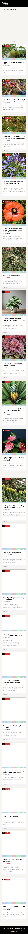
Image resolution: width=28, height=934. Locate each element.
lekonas (8, 65)
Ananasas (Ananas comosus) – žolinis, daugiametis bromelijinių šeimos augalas (13, 410)
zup (9, 930)
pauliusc (6, 930)
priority (12, 928)
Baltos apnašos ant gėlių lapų (11, 816)
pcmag (8, 928)
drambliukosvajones (20, 928)
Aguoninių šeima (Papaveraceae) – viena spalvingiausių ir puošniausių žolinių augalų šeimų (12, 230)
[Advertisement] (14, 27)
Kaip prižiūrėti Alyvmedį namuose (12, 275)
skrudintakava (13, 931)
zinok (4, 928)
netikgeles (21, 930)
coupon (13, 930)
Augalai (7, 45)
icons (16, 930)
